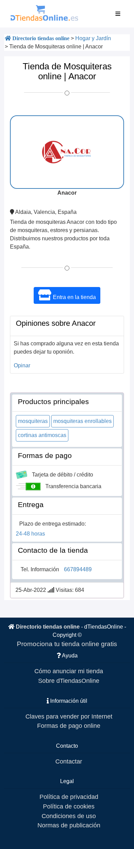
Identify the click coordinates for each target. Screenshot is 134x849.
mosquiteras (33, 421)
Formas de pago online (68, 725)
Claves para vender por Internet (68, 716)
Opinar (22, 365)
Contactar (68, 761)
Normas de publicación (68, 825)
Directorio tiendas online (48, 627)
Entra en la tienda (74, 297)
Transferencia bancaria (73, 486)
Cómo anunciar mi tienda (68, 671)
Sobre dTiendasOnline (68, 680)
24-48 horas (30, 534)
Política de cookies (68, 806)
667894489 (78, 569)
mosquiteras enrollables (82, 421)
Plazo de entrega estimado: (52, 524)
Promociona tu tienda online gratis (67, 643)
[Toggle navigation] (118, 13)
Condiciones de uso (69, 815)
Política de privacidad (69, 796)
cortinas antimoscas (42, 435)
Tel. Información (40, 569)
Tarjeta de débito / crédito (62, 475)
